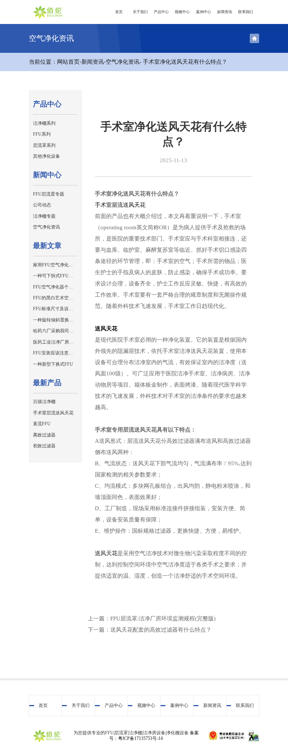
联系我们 (245, 12)
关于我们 (140, 12)
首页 (119, 12)
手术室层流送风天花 (120, 205)
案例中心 (203, 12)
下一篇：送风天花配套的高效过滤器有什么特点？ (150, 630)
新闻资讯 (224, 12)
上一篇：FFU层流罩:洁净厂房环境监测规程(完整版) (152, 619)
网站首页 (68, 62)
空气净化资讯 (123, 62)
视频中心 (182, 12)
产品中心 (161, 12)
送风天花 (106, 329)
